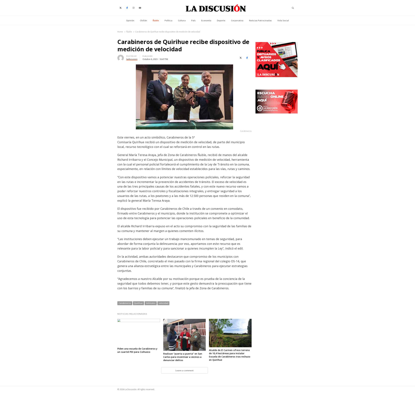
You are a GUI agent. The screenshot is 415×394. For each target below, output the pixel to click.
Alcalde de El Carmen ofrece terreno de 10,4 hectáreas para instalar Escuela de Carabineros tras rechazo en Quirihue (229, 355)
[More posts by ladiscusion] (120, 56)
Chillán (143, 20)
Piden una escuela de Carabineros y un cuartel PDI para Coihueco (137, 350)
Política (168, 20)
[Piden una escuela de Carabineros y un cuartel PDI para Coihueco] (138, 320)
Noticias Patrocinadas (260, 20)
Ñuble (156, 20)
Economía (206, 20)
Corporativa (237, 20)
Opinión (130, 20)
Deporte (221, 20)
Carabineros (125, 303)
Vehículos (150, 303)
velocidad (163, 303)
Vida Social (283, 20)
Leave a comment (184, 370)
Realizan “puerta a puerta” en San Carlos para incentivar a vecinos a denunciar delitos (182, 357)
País (193, 20)
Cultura (182, 20)
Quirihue (138, 303)
